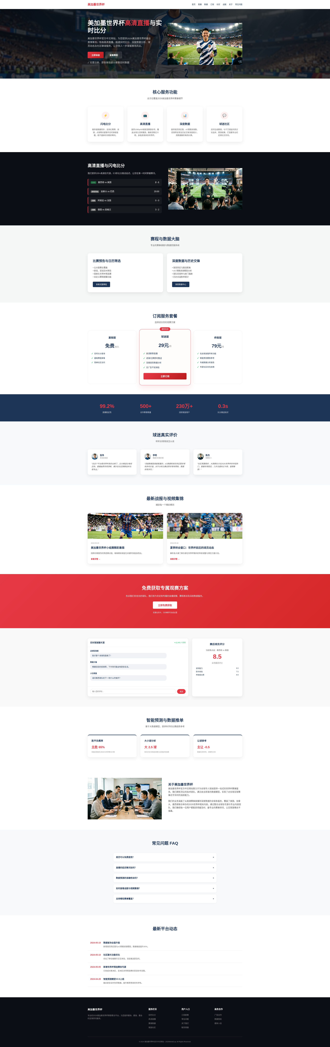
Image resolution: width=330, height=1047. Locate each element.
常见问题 (238, 4)
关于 (231, 4)
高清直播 (152, 1019)
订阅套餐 (185, 1015)
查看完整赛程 (101, 284)
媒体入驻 (218, 1023)
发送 (181, 692)
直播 (200, 4)
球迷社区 (152, 1027)
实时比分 (152, 1015)
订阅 (212, 4)
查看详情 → (95, 559)
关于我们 (185, 1023)
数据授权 (218, 1019)
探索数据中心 (180, 284)
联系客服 (185, 1027)
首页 (193, 4)
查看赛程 (114, 55)
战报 (224, 4)
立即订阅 (165, 376)
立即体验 (96, 55)
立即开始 (112, 371)
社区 (218, 4)
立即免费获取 (165, 605)
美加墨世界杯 (96, 4)
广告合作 (218, 1015)
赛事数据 (152, 1023)
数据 (206, 4)
